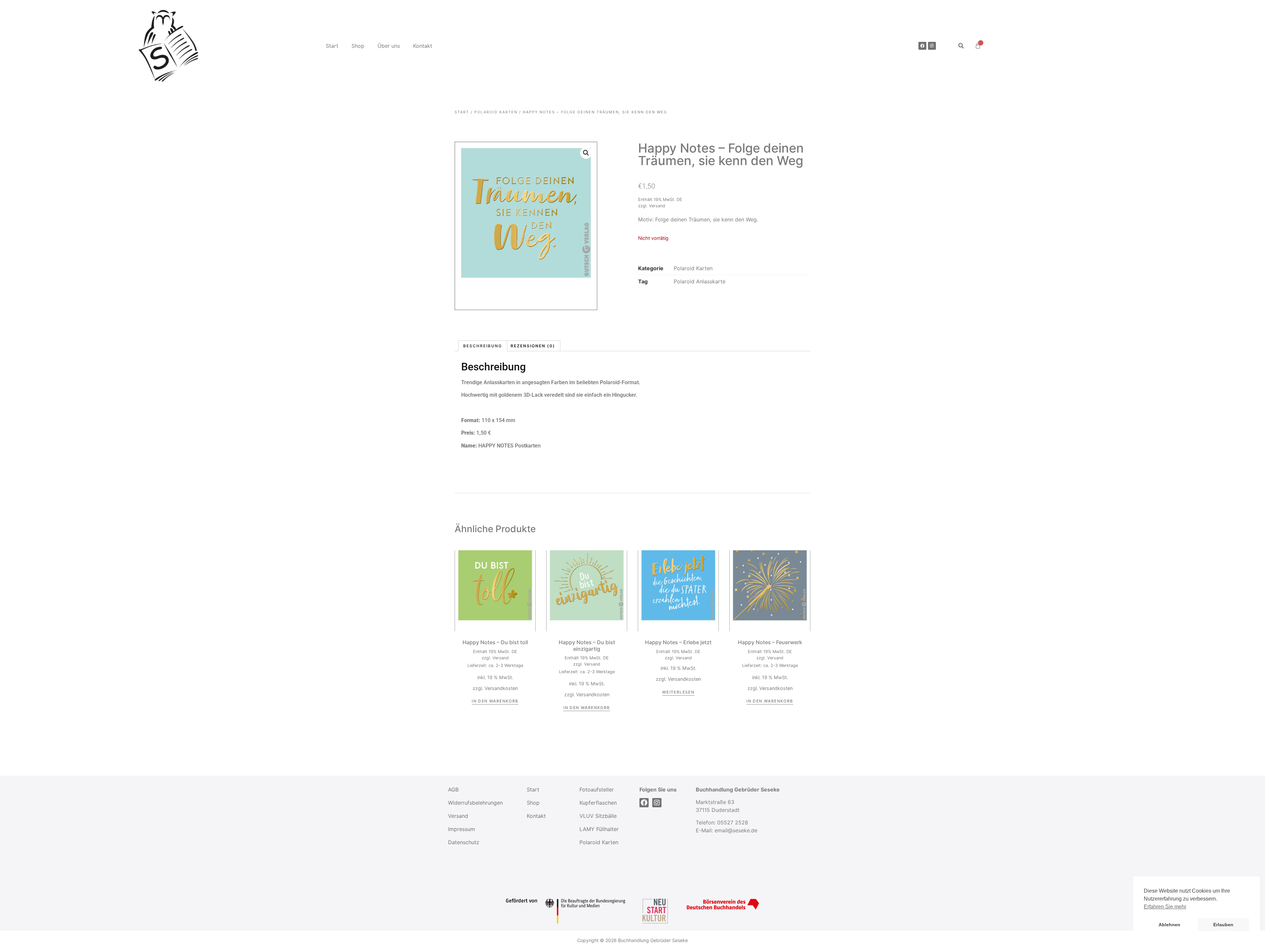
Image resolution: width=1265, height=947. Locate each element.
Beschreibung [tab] (482, 345)
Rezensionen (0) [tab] (533, 345)
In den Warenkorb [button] (495, 701)
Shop (357, 46)
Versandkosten (501, 688)
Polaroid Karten (496, 112)
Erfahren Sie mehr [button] (1165, 906)
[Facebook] (922, 46)
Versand (657, 205)
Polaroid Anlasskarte (699, 281)
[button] (961, 46)
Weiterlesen (678, 692)
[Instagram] (932, 46)
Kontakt (422, 46)
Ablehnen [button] (1169, 924)
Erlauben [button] (1223, 924)
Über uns (389, 46)
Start (332, 46)
